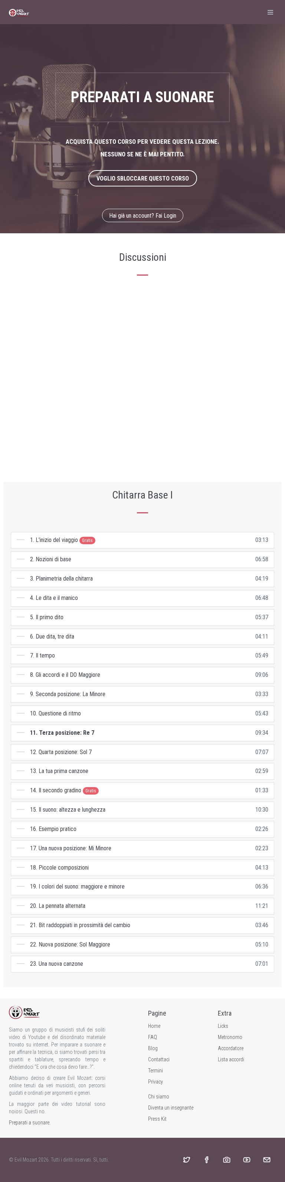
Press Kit (157, 1119)
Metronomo (230, 1037)
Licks (223, 1026)
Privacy (155, 1082)
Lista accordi (231, 1059)
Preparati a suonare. (29, 1123)
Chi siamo (158, 1097)
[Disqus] (142, 380)
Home (154, 1026)
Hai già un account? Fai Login (142, 215)
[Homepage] (19, 12)
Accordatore (230, 1048)
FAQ (152, 1037)
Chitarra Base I (142, 495)
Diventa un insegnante (170, 1108)
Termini (155, 1071)
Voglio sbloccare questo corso (142, 178)
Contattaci (159, 1059)
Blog (153, 1048)
